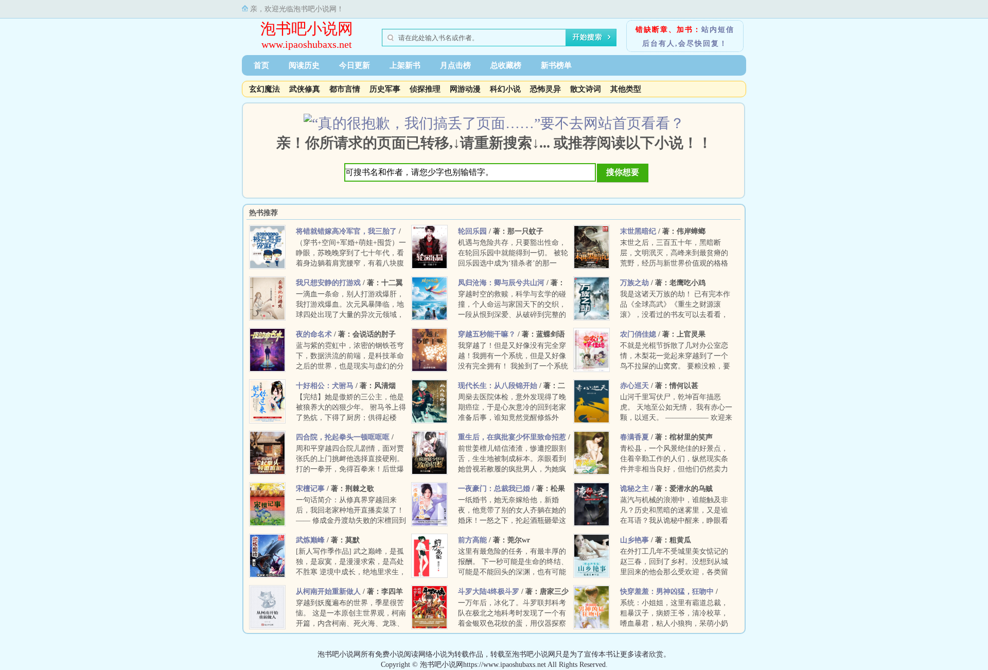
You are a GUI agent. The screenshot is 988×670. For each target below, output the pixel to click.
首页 (261, 65)
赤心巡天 (634, 386)
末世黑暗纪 (638, 231)
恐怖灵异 (545, 89)
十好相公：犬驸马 (325, 386)
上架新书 (405, 65)
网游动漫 (465, 89)
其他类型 (625, 89)
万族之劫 (634, 283)
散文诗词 (585, 89)
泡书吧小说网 (306, 28)
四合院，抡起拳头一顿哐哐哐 (343, 437)
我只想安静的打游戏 (328, 283)
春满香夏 (634, 437)
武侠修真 (304, 89)
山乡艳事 (634, 540)
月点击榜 (455, 65)
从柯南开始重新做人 (328, 591)
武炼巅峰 (310, 540)
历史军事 (384, 89)
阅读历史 (304, 65)
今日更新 (354, 65)
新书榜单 (556, 65)
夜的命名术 (314, 334)
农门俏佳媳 (638, 334)
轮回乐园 (472, 231)
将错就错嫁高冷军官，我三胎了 (346, 231)
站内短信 (717, 29)
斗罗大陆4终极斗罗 (488, 591)
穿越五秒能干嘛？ (487, 334)
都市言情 (344, 89)
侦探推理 (425, 89)
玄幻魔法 (264, 89)
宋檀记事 (310, 488)
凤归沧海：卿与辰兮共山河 (501, 283)
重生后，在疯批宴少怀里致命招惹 (512, 437)
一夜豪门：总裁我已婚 (494, 488)
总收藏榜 (505, 65)
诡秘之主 (634, 488)
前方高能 (472, 540)
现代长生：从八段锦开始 (497, 386)
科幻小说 (505, 89)
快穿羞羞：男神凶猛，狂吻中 (667, 591)
